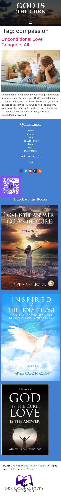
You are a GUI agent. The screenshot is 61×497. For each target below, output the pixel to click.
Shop (30, 147)
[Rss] (40, 171)
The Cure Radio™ (30, 140)
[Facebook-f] (21, 171)
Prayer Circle (30, 151)
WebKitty (31, 469)
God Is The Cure (19, 465)
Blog (30, 144)
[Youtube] (30, 171)
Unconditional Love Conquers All (22, 41)
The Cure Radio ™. (38, 465)
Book (30, 137)
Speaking (30, 134)
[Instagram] (35, 171)
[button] (30, 22)
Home (30, 130)
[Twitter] (26, 171)
